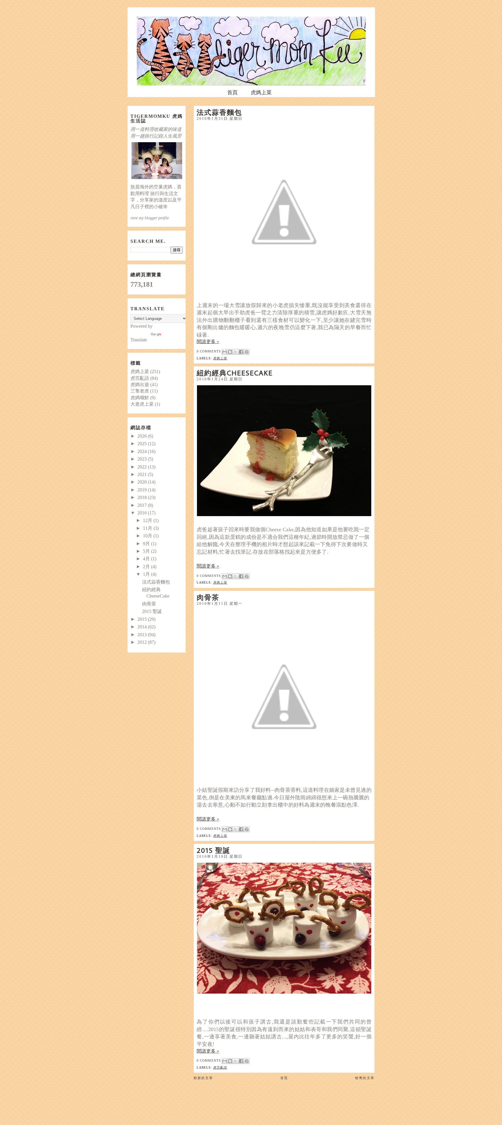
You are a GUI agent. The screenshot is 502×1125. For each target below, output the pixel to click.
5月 (147, 551)
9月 (147, 543)
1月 (147, 574)
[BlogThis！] (230, 352)
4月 (147, 558)
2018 (142, 497)
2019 (142, 489)
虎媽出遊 (139, 384)
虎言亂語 (220, 1067)
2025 (142, 443)
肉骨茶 (208, 597)
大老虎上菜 (142, 404)
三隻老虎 (139, 390)
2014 (142, 626)
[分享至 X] (236, 352)
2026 (142, 436)
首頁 (232, 92)
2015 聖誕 (213, 850)
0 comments (209, 351)
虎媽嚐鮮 (139, 397)
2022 (142, 466)
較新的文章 (203, 1078)
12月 (148, 520)
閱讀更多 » (208, 341)
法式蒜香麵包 (219, 112)
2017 (142, 505)
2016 (142, 512)
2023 (142, 459)
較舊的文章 (364, 1078)
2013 (142, 634)
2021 (142, 474)
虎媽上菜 (261, 92)
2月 (147, 566)
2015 (142, 619)
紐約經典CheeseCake (235, 372)
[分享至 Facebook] (241, 352)
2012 (142, 642)
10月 (148, 535)
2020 (142, 481)
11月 (148, 528)
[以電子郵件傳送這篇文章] (224, 352)
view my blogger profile (149, 217)
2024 (142, 451)
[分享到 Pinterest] (247, 352)
